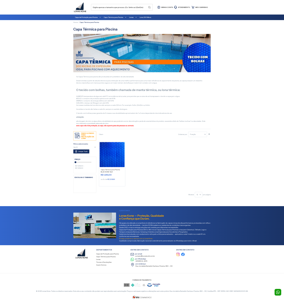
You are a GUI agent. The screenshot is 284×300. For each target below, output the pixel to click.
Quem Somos (101, 265)
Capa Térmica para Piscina (106, 257)
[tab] (85, 159)
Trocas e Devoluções (104, 262)
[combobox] (122, 7)
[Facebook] (183, 255)
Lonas (98, 259)
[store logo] (81, 7)
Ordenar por (182, 134)
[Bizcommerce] (142, 297)
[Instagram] (178, 255)
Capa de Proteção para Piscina (107, 254)
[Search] (149, 7)
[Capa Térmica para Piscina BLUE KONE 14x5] (112, 155)
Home (75, 22)
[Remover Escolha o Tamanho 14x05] (95, 147)
